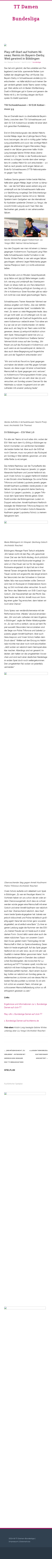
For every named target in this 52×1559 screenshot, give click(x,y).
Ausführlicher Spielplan (13, 1084)
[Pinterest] (34, 1039)
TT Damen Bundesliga (26, 12)
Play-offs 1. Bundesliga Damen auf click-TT (23, 1014)
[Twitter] (28, 1039)
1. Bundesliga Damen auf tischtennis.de (21, 1021)
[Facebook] (23, 1039)
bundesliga (37, 62)
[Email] (45, 1039)
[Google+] (39, 1039)
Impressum (13, 1541)
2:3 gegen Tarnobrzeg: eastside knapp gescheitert (39, 1054)
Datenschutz (25, 1541)
